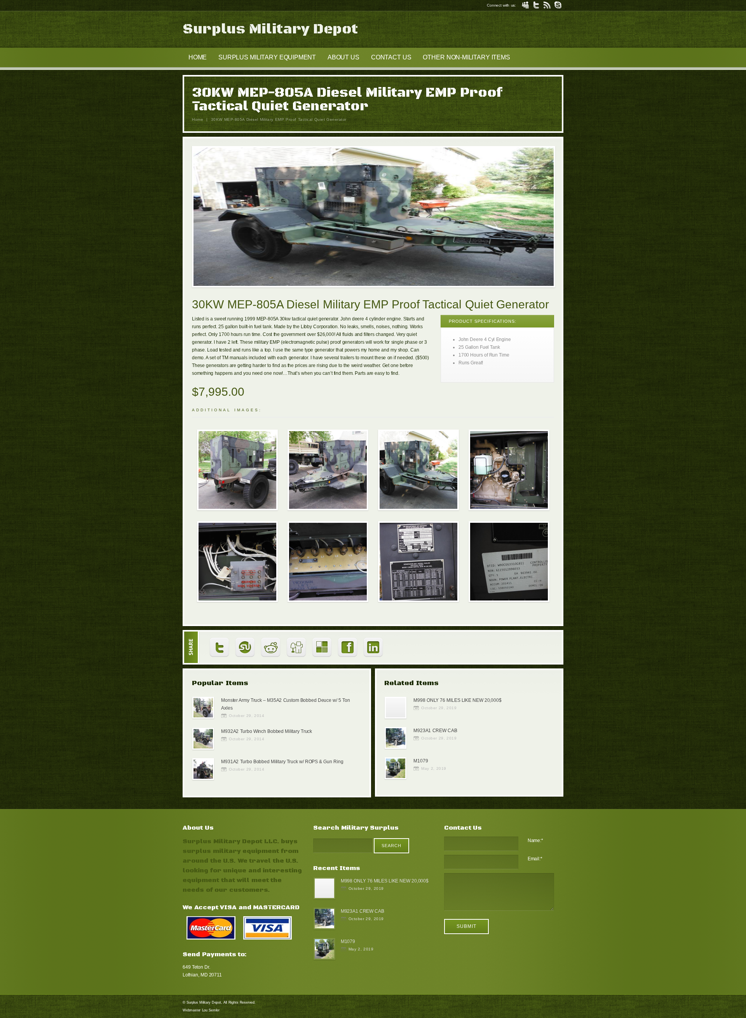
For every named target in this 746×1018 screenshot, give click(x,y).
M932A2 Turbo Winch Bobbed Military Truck (266, 731)
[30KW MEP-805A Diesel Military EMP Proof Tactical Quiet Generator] (373, 218)
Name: (535, 840)
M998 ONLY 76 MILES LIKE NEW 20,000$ (457, 700)
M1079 (420, 761)
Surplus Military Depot (270, 29)
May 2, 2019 (433, 768)
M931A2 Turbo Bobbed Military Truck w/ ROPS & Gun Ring (282, 761)
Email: (535, 858)
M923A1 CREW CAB (435, 730)
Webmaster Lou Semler (201, 1010)
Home (197, 119)
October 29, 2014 (246, 715)
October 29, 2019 (439, 708)
